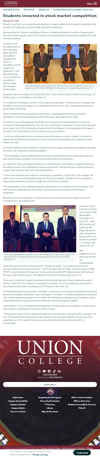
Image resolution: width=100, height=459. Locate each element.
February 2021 (44, 9)
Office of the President (81, 397)
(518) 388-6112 (55, 377)
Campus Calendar (18, 404)
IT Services (50, 404)
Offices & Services (82, 401)
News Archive (29, 9)
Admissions (18, 397)
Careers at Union (18, 411)
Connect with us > (50, 385)
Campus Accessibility (18, 401)
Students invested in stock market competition (73, 9)
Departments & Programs (50, 397)
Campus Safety (18, 408)
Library (50, 408)
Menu (90, 3)
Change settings (40, 454)
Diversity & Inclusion (50, 401)
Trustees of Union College (50, 448)
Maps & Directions (50, 411)
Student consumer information (73, 448)
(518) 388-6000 (50, 375)
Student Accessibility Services (82, 404)
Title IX (82, 408)
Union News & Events (11, 9)
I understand (82, 453)
